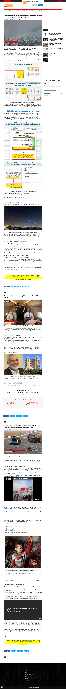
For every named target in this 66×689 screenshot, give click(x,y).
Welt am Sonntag (7, 332)
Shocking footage (29, 598)
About (5, 10)
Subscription (24, 10)
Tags (36, 10)
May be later (34, 5)
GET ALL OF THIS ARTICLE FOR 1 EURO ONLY (23, 399)
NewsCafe (6, 19)
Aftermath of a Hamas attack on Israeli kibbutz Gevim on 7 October (15, 450)
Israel (8, 292)
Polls (40, 10)
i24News (15, 269)
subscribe (23, 394)
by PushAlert (25, 6)
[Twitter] (59, 1)
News (46, 30)
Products (11, 10)
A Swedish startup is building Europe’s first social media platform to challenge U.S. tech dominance (56, 39)
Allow (41, 5)
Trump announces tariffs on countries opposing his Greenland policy (55, 59)
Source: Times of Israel (9, 452)
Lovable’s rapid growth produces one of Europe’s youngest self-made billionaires (55, 54)
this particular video (8, 508)
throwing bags (18, 475)
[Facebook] (57, 1)
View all (49, 95)
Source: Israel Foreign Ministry (10, 322)
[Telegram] (61, 1)
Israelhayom (10, 269)
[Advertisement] (53, 22)
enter (35, 392)
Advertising (17, 10)
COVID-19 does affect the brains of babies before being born (55, 34)
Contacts (31, 10)
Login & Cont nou (7, 1)
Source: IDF (6, 43)
